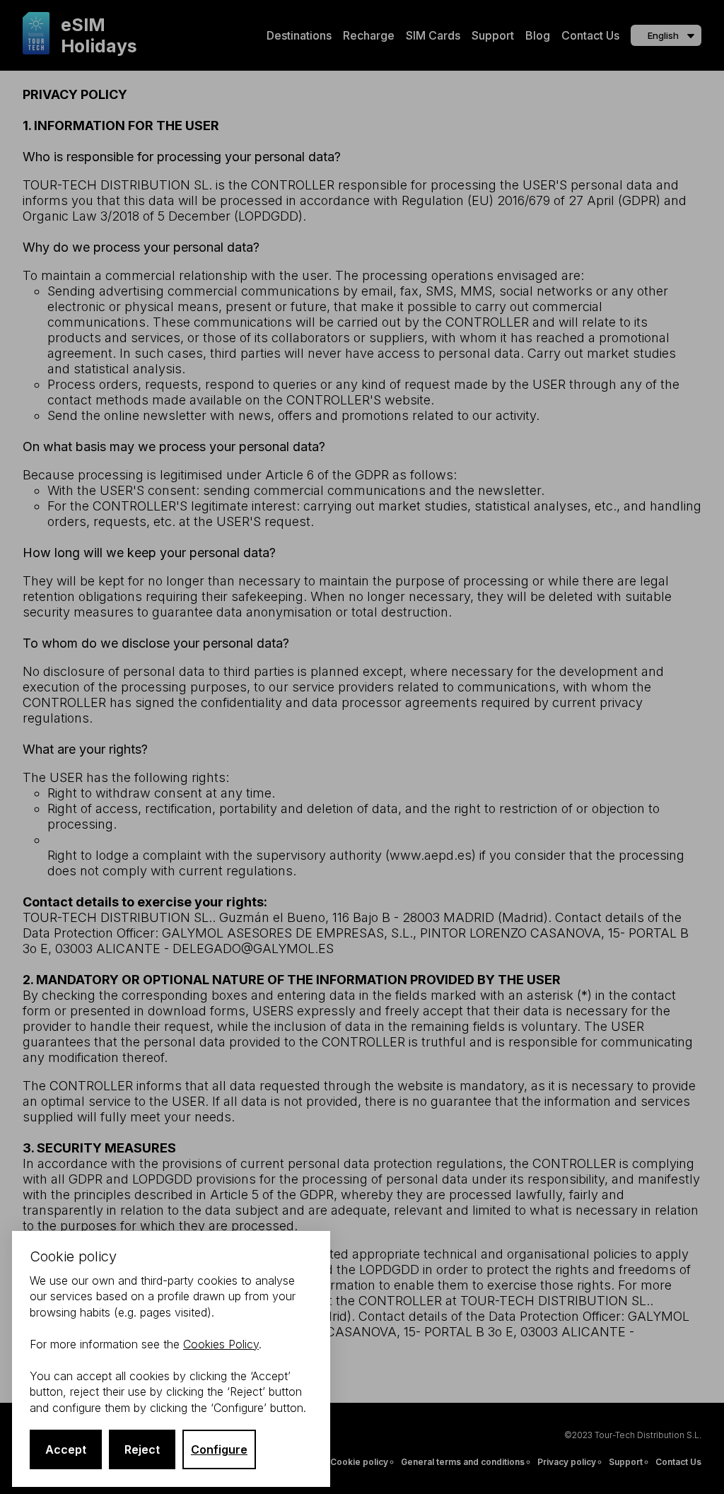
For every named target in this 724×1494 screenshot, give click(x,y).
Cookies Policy (221, 1344)
